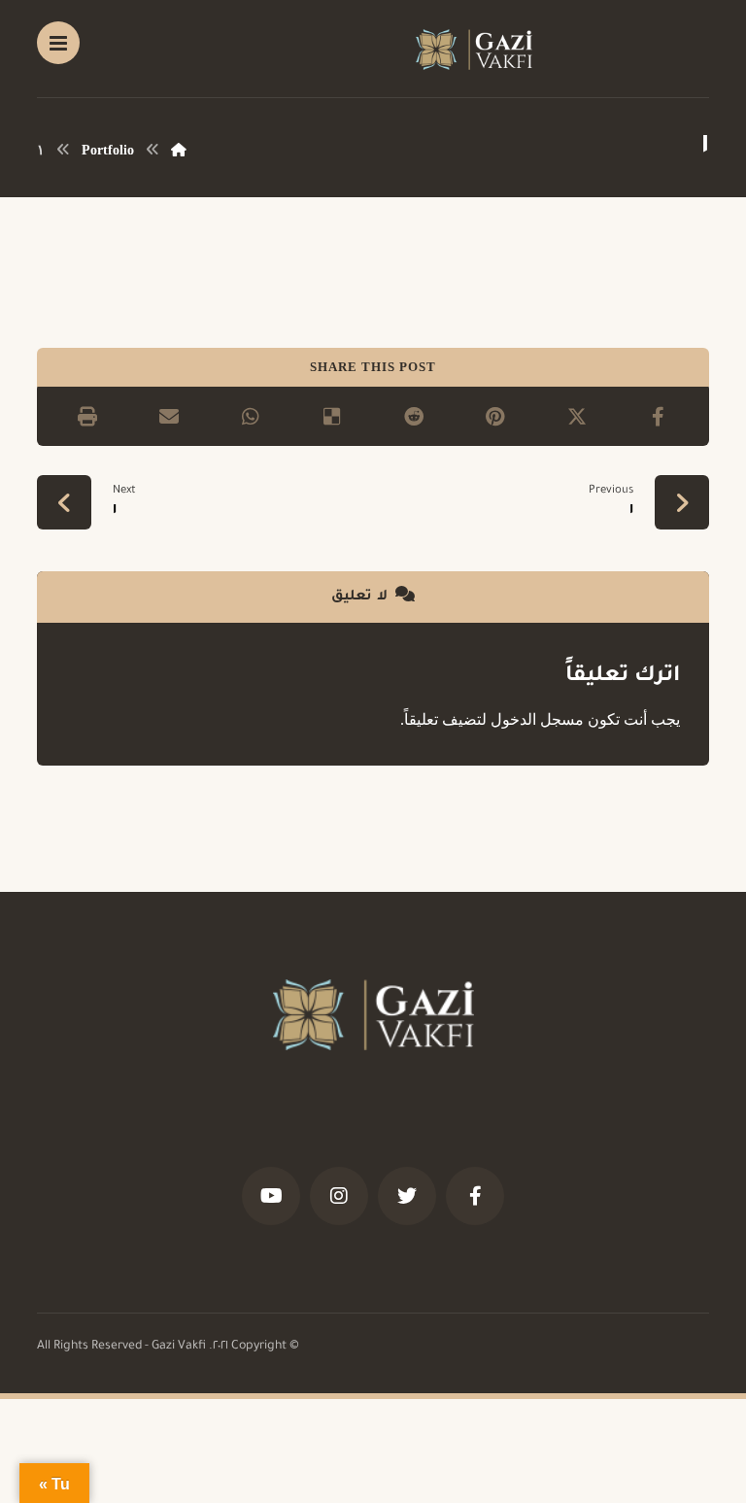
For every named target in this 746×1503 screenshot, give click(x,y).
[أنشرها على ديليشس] (332, 416)
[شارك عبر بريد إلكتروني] (169, 416)
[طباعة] (87, 416)
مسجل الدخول (537, 719)
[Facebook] (475, 1196)
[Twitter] (407, 1196)
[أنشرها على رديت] (414, 416)
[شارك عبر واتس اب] (251, 416)
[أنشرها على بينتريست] (495, 416)
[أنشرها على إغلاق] (577, 416)
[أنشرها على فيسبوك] (659, 416)
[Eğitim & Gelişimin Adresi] (474, 49)
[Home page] (178, 150)
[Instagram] (339, 1196)
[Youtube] (271, 1196)
